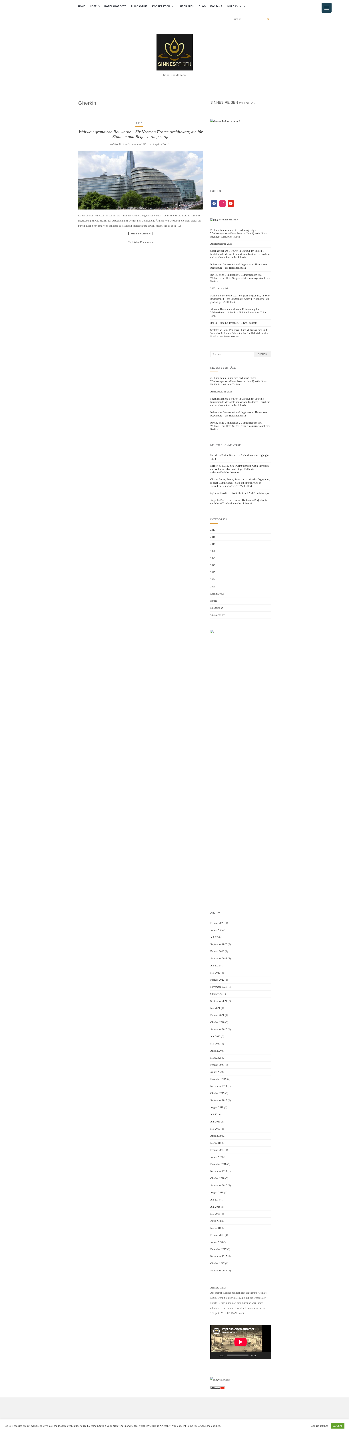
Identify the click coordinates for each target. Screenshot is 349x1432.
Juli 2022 (215, 965)
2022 (212, 565)
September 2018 (218, 1185)
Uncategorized (217, 615)
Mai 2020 (215, 1043)
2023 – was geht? (219, 288)
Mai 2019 (215, 1128)
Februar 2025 (217, 923)
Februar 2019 (217, 1150)
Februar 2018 (217, 1235)
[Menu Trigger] (327, 8)
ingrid (213, 493)
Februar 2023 (217, 951)
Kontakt (216, 6)
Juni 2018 (215, 1206)
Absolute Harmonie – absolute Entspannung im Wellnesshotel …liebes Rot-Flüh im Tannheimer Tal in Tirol (238, 312)
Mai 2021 (215, 1008)
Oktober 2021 (217, 994)
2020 (212, 551)
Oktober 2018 (217, 1178)
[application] (240, 1342)
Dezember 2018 (218, 1164)
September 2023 (218, 944)
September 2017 (218, 1270)
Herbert (214, 465)
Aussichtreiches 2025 (221, 243)
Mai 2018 (215, 1213)
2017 (139, 123)
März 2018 (215, 1228)
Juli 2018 (215, 1199)
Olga (212, 479)
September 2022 (218, 958)
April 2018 (216, 1221)
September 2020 (218, 1029)
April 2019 (216, 1135)
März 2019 (215, 1143)
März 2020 (215, 1057)
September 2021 (218, 1001)
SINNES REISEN (228, 219)
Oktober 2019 (217, 1093)
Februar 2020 (217, 1065)
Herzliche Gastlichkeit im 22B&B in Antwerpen (245, 493)
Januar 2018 (216, 1242)
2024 (212, 579)
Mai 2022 (215, 972)
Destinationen (217, 593)
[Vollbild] (266, 1355)
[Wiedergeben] (215, 1355)
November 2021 (218, 987)
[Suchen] (268, 19)
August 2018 (216, 1192)
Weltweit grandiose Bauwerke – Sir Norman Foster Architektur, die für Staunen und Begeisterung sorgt (141, 134)
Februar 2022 (217, 979)
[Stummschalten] (260, 1355)
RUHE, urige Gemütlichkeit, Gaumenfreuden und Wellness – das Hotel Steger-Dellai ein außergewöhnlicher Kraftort (240, 278)
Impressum (234, 6)
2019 (212, 544)
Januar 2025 (216, 930)
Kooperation (161, 6)
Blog (202, 6)
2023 (212, 572)
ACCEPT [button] (337, 1425)
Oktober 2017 (217, 1263)
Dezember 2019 (218, 1079)
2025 (212, 586)
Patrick (214, 455)
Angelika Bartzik (161, 144)
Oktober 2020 (217, 1022)
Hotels (95, 6)
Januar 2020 (216, 1072)
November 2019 (218, 1086)
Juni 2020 (215, 1036)
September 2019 (218, 1100)
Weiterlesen (141, 233)
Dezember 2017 (218, 1249)
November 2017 (218, 1256)
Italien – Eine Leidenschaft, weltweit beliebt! (233, 323)
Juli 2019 (215, 1114)
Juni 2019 (215, 1121)
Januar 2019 (216, 1157)
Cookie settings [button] (319, 1425)
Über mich (187, 6)
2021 (212, 558)
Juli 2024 (215, 937)
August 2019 (216, 1107)
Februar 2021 (217, 1015)
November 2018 (218, 1171)
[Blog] (220, 1379)
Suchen (262, 354)
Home (81, 6)
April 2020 (216, 1050)
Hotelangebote (115, 6)
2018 (212, 537)
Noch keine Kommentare (140, 242)
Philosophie (139, 6)
